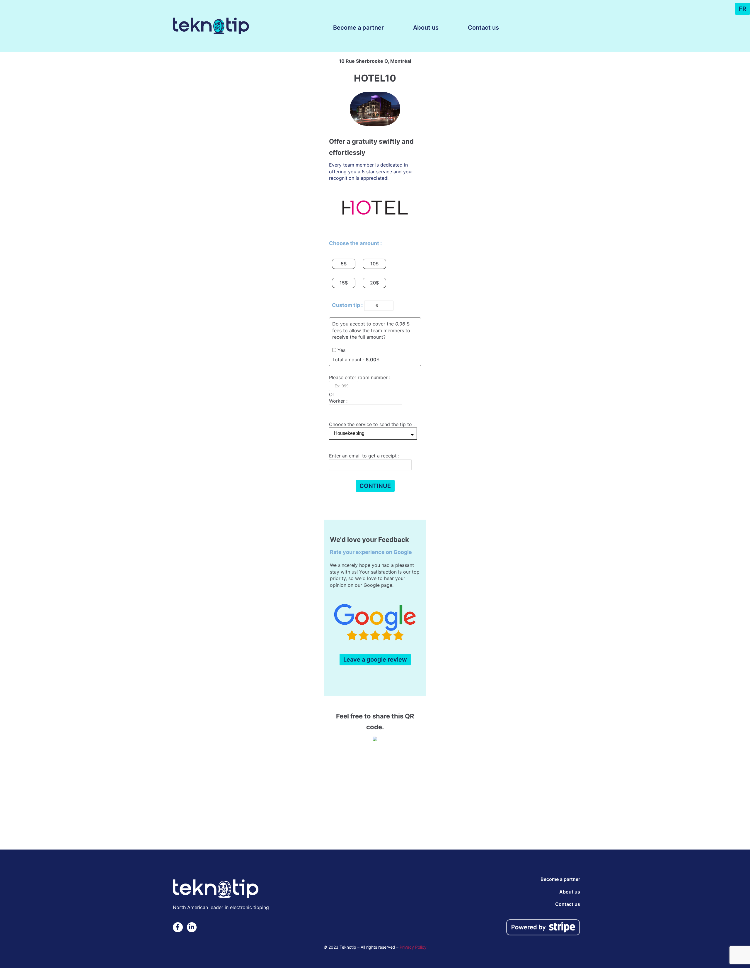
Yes (341, 350)
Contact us (483, 27)
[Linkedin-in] (192, 927)
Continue (375, 485)
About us (426, 27)
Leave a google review (375, 659)
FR (742, 8)
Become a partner (358, 27)
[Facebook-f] (178, 927)
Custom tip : (347, 305)
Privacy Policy (413, 947)
